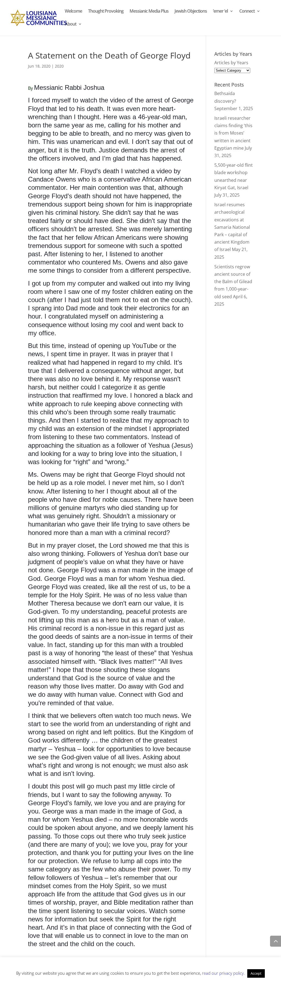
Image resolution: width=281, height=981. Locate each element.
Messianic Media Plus (149, 11)
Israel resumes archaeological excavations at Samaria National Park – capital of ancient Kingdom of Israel (232, 227)
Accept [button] (256, 973)
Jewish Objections (191, 11)
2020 (59, 66)
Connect (247, 11)
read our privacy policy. (223, 973)
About (70, 24)
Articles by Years (231, 63)
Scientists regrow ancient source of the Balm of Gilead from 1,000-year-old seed (233, 282)
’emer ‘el (220, 11)
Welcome (73, 11)
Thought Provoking (105, 11)
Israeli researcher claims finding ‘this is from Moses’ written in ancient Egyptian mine (233, 133)
